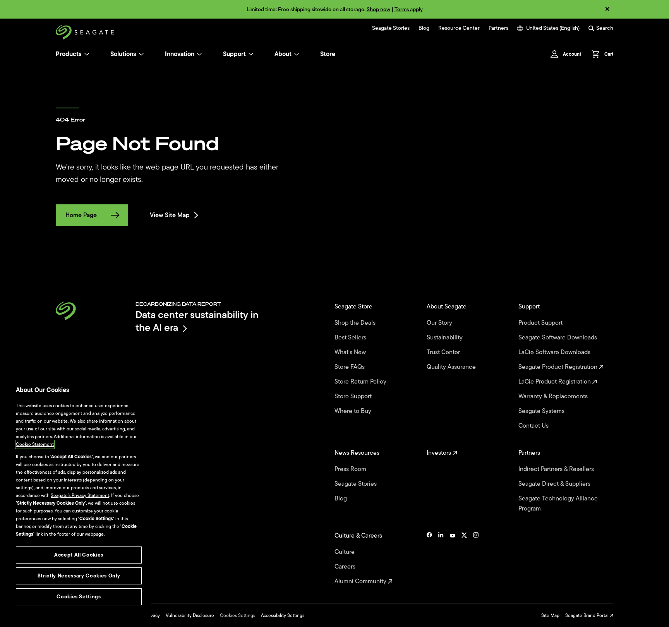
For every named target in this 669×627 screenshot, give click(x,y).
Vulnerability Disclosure (190, 615)
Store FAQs (350, 367)
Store (327, 54)
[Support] (251, 54)
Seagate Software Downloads (558, 337)
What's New (350, 352)
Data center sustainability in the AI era (197, 321)
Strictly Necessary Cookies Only (79, 576)
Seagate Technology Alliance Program (558, 503)
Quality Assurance (452, 367)
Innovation (179, 54)
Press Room (351, 469)
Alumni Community (361, 581)
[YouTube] (452, 558)
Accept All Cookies (78, 555)
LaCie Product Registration (555, 382)
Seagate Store (354, 307)
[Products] (87, 54)
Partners (498, 28)
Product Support (541, 323)
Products (69, 54)
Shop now (378, 9)
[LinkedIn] (441, 558)
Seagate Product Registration (558, 367)
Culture (345, 552)
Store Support (353, 396)
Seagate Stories (391, 28)
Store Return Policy (361, 382)
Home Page (81, 215)
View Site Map (169, 215)
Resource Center (459, 28)
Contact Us (534, 426)
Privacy (152, 615)
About (283, 54)
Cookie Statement (35, 444)
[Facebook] (429, 558)
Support (234, 54)
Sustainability (445, 337)
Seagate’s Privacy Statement (80, 495)
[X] (464, 558)
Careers (345, 567)
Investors (440, 453)
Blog (424, 28)
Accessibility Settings (282, 615)
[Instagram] (476, 558)
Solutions (123, 54)
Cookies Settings (237, 615)
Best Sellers (351, 337)
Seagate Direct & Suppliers (555, 484)
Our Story (440, 323)
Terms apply (409, 9)
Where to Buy (353, 411)
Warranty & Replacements (553, 396)
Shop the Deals (356, 323)
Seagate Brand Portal (587, 615)
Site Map (550, 615)
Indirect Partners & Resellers (556, 469)
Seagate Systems (542, 411)
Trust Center (444, 352)
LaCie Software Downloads (555, 352)
